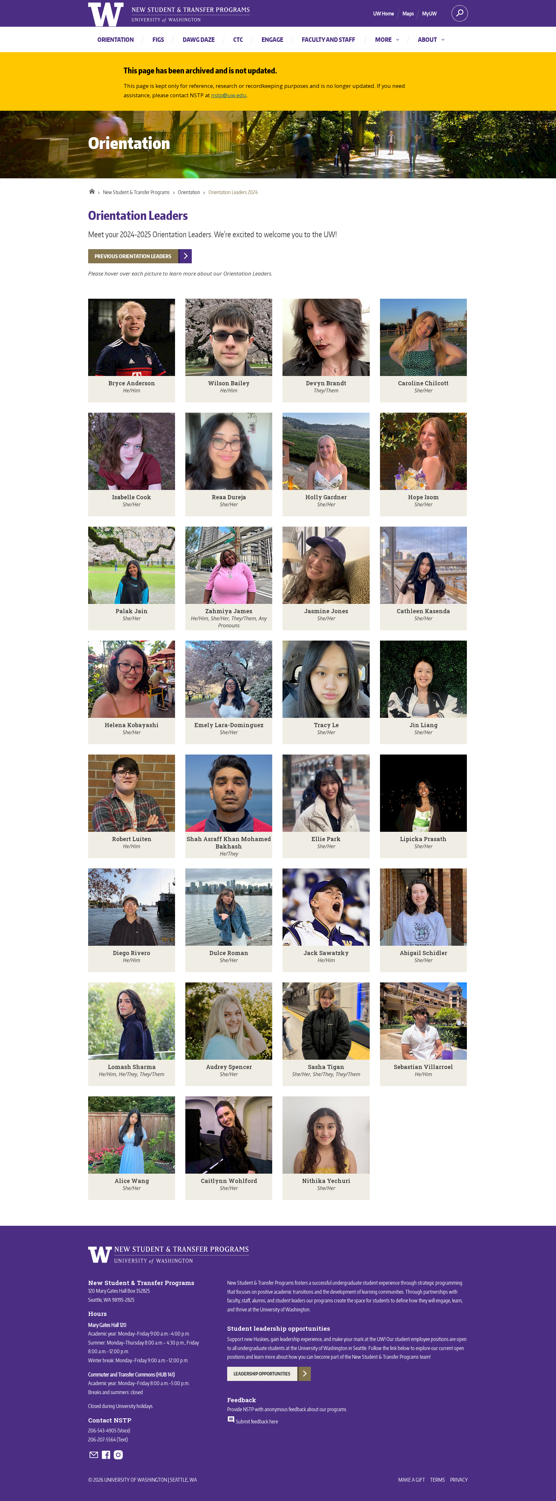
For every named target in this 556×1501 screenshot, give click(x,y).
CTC (238, 39)
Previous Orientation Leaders (133, 256)
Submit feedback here (256, 1421)
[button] (131, 350)
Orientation (115, 39)
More (387, 39)
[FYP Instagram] (118, 1458)
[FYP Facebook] (106, 1458)
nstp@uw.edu (228, 95)
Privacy (459, 1480)
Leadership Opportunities (262, 1373)
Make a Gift (411, 1480)
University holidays (134, 1406)
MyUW (429, 13)
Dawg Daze (199, 39)
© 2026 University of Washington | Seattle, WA (142, 1480)
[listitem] (131, 350)
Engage (272, 39)
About (432, 39)
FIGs (158, 39)
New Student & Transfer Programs (136, 192)
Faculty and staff (328, 39)
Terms (437, 1480)
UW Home (383, 13)
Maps (408, 13)
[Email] (94, 1458)
